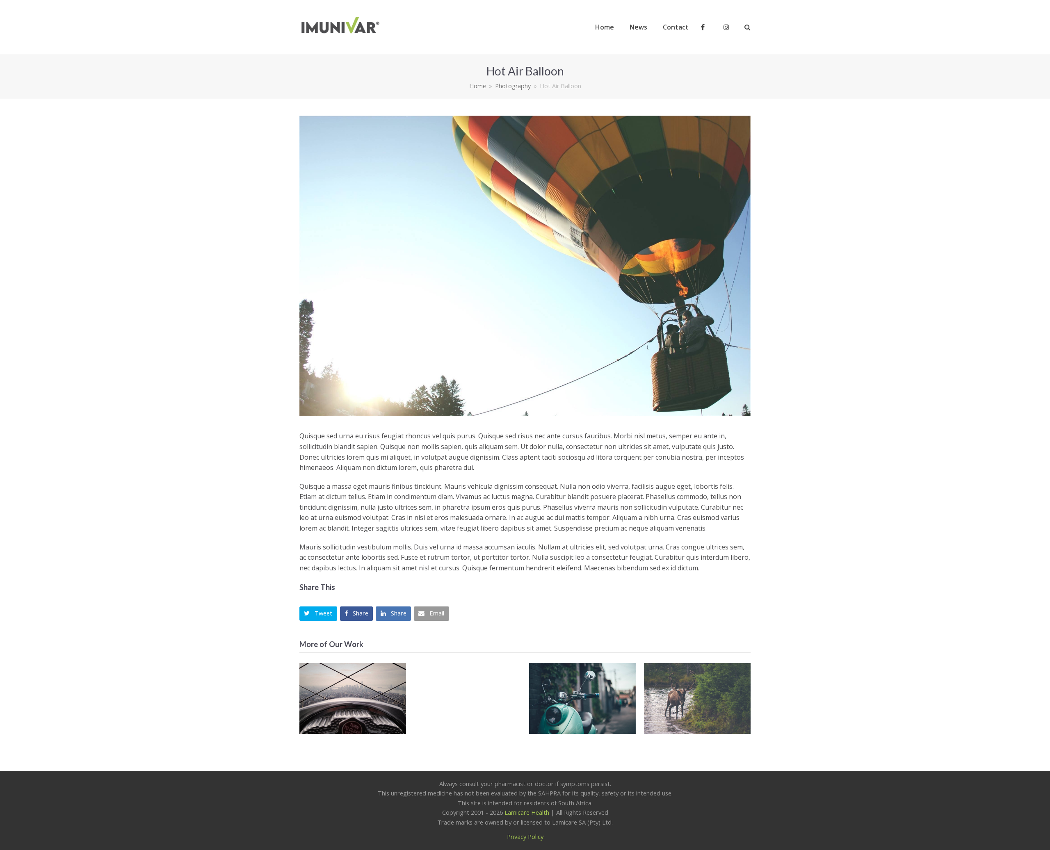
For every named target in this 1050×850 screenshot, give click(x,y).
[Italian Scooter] (582, 698)
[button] (318, 613)
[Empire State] (352, 698)
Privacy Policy (525, 836)
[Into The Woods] (697, 698)
